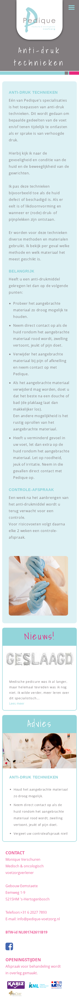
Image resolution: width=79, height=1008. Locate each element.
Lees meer (16, 703)
